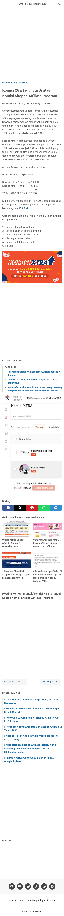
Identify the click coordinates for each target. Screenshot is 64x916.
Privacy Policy (36, 900)
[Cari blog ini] (60, 4)
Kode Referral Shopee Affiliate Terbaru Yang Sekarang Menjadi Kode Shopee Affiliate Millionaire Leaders (30, 748)
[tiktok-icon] (36, 886)
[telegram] (56, 508)
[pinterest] (32, 508)
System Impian (32, 4)
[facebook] (8, 508)
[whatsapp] (44, 508)
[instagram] (28, 886)
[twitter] (20, 508)
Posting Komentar (41, 103)
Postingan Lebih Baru (14, 681)
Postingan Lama (51, 681)
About (11, 900)
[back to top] (58, 909)
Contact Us (22, 900)
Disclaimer (51, 900)
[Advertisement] (32, 45)
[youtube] (20, 886)
